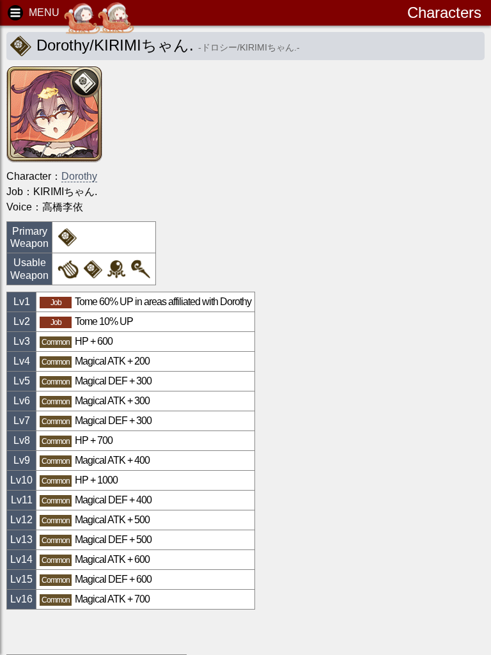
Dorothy (79, 176)
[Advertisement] (108, 632)
